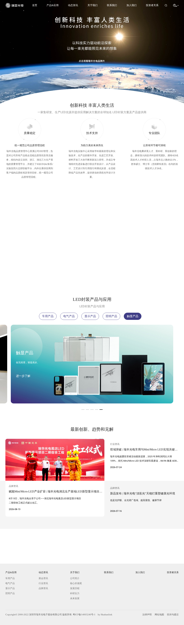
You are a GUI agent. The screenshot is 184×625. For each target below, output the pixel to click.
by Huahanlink (105, 614)
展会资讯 (43, 578)
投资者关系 (152, 5)
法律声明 (147, 614)
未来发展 (74, 598)
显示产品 (90, 316)
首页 (34, 5)
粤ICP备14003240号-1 (84, 614)
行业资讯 (43, 583)
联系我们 (112, 5)
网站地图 (159, 614)
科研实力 (74, 593)
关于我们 (92, 5)
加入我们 (131, 5)
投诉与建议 (173, 614)
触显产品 (132, 316)
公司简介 (74, 578)
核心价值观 (76, 583)
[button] (82, 409)
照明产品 (111, 316)
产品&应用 (52, 5)
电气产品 (69, 316)
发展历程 (74, 588)
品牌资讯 (43, 588)
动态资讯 (73, 5)
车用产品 (48, 316)
